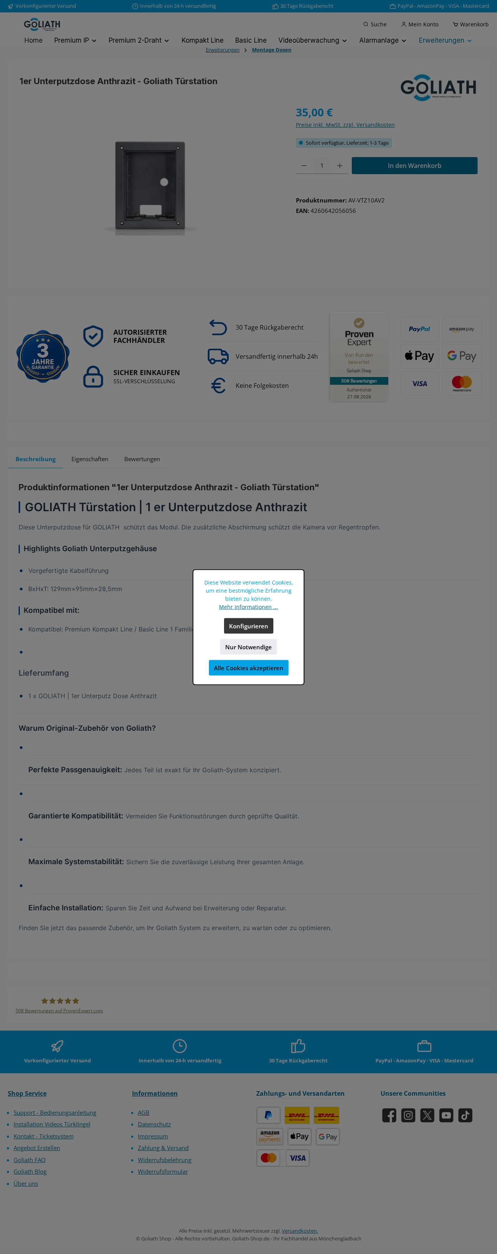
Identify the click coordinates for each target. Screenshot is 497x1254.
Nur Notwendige (248, 646)
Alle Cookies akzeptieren (248, 667)
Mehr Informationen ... (248, 606)
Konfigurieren (248, 626)
